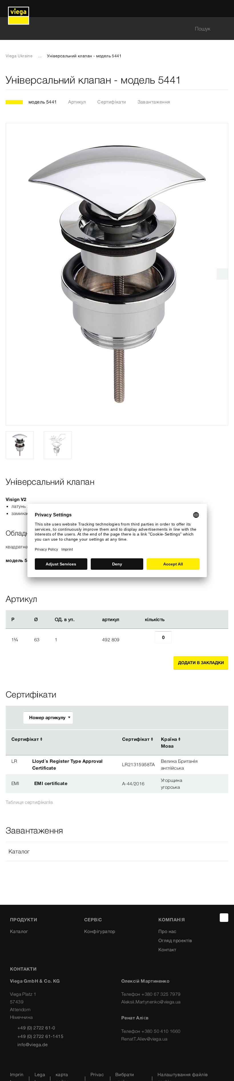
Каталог (19, 931)
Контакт (167, 949)
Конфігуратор (99, 931)
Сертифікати (111, 102)
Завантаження (154, 102)
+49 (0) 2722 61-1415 (40, 1036)
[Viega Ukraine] (18, 8)
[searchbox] (112, 29)
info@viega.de (32, 1044)
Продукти (23, 919)
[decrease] (148, 639)
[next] (222, 274)
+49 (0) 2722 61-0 (36, 1028)
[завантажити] (206, 739)
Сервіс (93, 919)
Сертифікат (25, 739)
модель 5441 (43, 102)
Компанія (171, 919)
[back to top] (224, 917)
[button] (117, 851)
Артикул (77, 102)
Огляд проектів (175, 940)
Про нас (167, 931)
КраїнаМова (169, 742)
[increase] (178, 639)
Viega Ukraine (19, 55)
